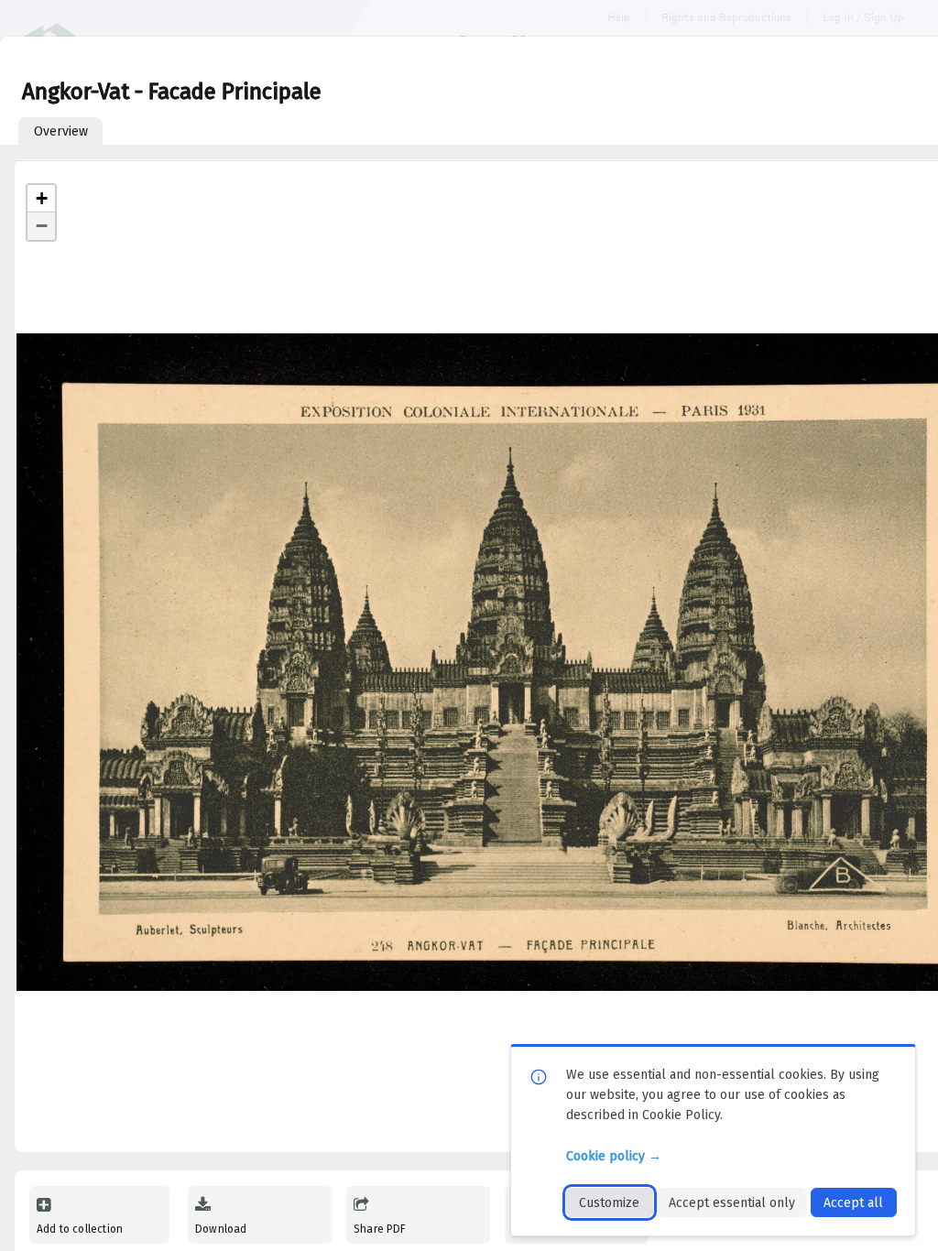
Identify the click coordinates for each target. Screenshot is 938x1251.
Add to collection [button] (80, 1229)
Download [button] (220, 1229)
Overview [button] (61, 131)
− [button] (42, 225)
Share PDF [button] (380, 1229)
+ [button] (42, 198)
